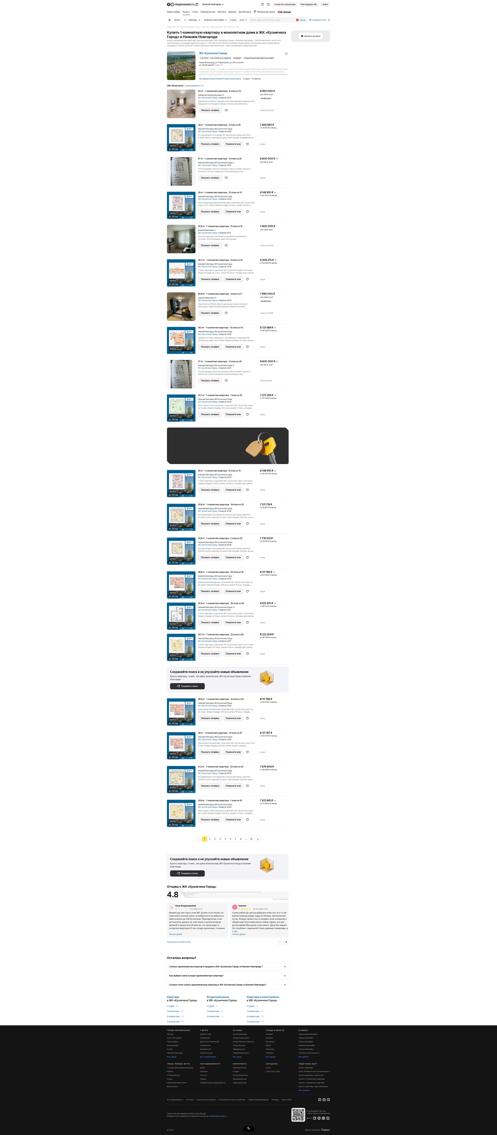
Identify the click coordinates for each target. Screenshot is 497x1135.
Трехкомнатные (239, 1068)
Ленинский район (306, 1049)
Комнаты (204, 1071)
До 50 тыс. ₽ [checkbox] (195, 449)
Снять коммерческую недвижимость (314, 1071)
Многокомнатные (240, 1075)
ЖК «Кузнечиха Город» (208, 98)
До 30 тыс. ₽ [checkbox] (178, 449)
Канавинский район (307, 1045)
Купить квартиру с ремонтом (311, 1075)
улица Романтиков (206, 230)
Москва (170, 1034)
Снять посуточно (273, 1071)
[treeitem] (174, 12)
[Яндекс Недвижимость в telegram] (328, 1099)
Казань (170, 1049)
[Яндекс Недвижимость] (183, 4)
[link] (325, 4)
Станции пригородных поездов (180, 1068)
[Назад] (280, 942)
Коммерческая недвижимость (213, 1083)
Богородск (270, 1042)
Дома (202, 1068)
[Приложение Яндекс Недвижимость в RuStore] (327, 1118)
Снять (268, 1068)
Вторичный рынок (218, 997)
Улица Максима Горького (243, 1042)
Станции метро (173, 1075)
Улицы (169, 1079)
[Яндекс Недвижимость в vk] (319, 1099)
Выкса (268, 1045)
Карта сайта (287, 1100)
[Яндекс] (325, 1130)
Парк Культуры (206, 1053)
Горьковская (205, 1045)
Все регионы (172, 1086)
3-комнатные (173, 1021)
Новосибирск (172, 1042)
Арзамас (269, 1034)
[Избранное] (262, 4)
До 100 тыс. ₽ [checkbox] (230, 449)
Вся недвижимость (175, 1100)
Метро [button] (303, 20)
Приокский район (306, 1038)
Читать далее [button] (175, 934)
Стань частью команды (206, 1100)
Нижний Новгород (206, 129)
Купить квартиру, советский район (313, 1086)
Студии (170, 1006)
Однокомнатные (240, 1083)
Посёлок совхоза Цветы (309, 1053)
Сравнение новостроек (177, 1083)
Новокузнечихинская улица (209, 95)
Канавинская (205, 1049)
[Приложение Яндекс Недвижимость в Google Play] (319, 1118)
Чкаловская (205, 1038)
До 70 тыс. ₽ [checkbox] (212, 449)
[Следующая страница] (258, 839)
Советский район (306, 1042)
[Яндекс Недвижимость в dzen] (324, 1099)
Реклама (189, 1100)
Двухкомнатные (240, 1079)
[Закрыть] (329, 20)
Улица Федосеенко (241, 1053)
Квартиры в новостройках (263, 997)
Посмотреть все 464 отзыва (179, 942)
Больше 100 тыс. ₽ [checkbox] (181, 457)
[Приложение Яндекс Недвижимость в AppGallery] (323, 1118)
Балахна (269, 1038)
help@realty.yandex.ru (218, 1116)
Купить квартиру (306, 1068)
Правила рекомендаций (258, 1100)
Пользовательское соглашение (232, 1100)
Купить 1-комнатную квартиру (311, 1083)
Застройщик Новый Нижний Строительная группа (220, 79)
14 (251, 839)
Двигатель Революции (209, 1042)
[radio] (209, 839)
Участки (203, 1075)
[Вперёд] (286, 942)
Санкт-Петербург (174, 1038)
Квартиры (173, 997)
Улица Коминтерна (241, 1038)
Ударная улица (239, 1049)
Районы (170, 1071)
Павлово (269, 1053)
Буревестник (205, 1034)
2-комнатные (173, 1016)
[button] (268, 4)
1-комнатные (173, 1011)
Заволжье (270, 1049)
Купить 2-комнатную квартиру (312, 1079)
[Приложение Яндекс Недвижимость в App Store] (314, 1118)
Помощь (275, 1100)
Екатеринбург (173, 1045)
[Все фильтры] (169, 20)
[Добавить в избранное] (286, 54)
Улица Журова (239, 1045)
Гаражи (203, 1079)
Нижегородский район (308, 1034)
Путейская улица (240, 1034)
